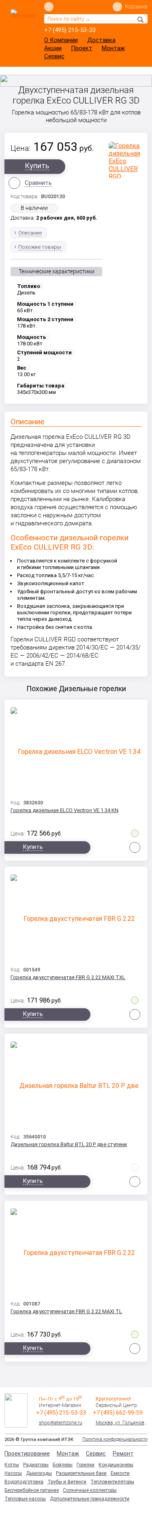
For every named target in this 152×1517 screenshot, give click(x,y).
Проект (81, 48)
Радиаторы (36, 1465)
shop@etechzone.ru (60, 1423)
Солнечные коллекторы (90, 1490)
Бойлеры (63, 1465)
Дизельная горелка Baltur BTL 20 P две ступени (69, 1144)
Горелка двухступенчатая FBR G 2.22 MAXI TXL (68, 977)
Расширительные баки (81, 1473)
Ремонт (123, 1453)
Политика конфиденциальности (115, 1439)
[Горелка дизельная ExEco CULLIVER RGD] (125, 160)
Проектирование (27, 1453)
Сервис (54, 56)
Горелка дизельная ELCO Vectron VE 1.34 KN (64, 810)
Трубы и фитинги (66, 1482)
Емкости (120, 1473)
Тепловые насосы (25, 1499)
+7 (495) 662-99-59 (118, 1412)
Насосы (13, 1473)
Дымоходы (39, 1473)
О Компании (61, 40)
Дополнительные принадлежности (89, 1499)
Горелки (85, 1465)
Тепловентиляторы (112, 1482)
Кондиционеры (115, 1465)
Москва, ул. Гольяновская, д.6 (122, 1423)
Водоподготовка (23, 1482)
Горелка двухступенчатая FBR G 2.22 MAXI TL (66, 1311)
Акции (53, 48)
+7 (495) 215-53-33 (70, 30)
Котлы (11, 1465)
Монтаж (113, 48)
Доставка (101, 40)
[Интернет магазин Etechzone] (23, 27)
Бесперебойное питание (31, 1490)
